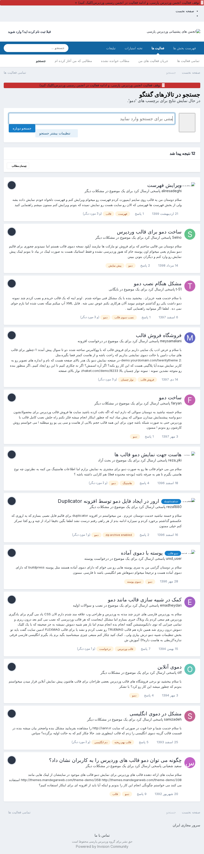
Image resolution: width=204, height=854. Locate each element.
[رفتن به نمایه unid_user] (189, 555)
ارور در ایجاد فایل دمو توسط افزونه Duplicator (108, 501)
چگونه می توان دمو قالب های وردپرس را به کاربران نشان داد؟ (115, 760)
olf (179, 672)
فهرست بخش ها (184, 48)
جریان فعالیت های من (153, 61)
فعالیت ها (158, 48)
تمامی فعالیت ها (188, 61)
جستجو (41, 61)
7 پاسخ (146, 649)
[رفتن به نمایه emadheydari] (189, 602)
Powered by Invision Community (102, 846)
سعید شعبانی (172, 766)
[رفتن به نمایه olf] (189, 669)
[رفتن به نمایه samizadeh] (189, 716)
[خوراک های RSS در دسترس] (6, 811)
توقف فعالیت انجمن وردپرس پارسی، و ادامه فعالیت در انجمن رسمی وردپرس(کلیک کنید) (139, 2)
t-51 (179, 289)
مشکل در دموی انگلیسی (156, 714)
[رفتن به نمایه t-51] (189, 286)
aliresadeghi (171, 191)
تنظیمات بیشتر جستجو (55, 133)
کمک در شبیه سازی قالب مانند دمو (145, 600)
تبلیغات (111, 48)
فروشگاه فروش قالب (159, 335)
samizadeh (173, 719)
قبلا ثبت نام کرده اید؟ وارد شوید (28, 32)
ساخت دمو (170, 397)
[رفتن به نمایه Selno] (189, 234)
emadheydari (171, 605)
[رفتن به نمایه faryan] (189, 400)
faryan (176, 403)
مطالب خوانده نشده (115, 61)
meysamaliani (171, 341)
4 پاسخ (145, 483)
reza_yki (175, 460)
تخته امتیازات (134, 48)
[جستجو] (9, 48)
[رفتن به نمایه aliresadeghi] (189, 187)
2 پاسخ (145, 265)
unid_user (174, 558)
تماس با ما (102, 835)
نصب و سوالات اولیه (88, 605)
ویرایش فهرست (164, 185)
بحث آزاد (104, 460)
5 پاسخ (144, 742)
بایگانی (114, 289)
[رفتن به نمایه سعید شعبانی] (189, 762)
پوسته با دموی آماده (142, 553)
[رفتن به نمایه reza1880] (189, 503)
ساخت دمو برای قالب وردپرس (149, 232)
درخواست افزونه (90, 341)
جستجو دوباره (22, 128)
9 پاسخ (142, 794)
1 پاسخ (140, 214)
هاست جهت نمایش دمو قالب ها (148, 454)
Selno (177, 237)
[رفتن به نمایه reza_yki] (189, 457)
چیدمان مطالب (19, 165)
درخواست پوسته (96, 558)
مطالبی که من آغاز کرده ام (73, 61)
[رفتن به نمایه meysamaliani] (189, 337)
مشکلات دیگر (94, 191)
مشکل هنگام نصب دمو (158, 283)
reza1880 (174, 507)
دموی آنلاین (169, 667)
